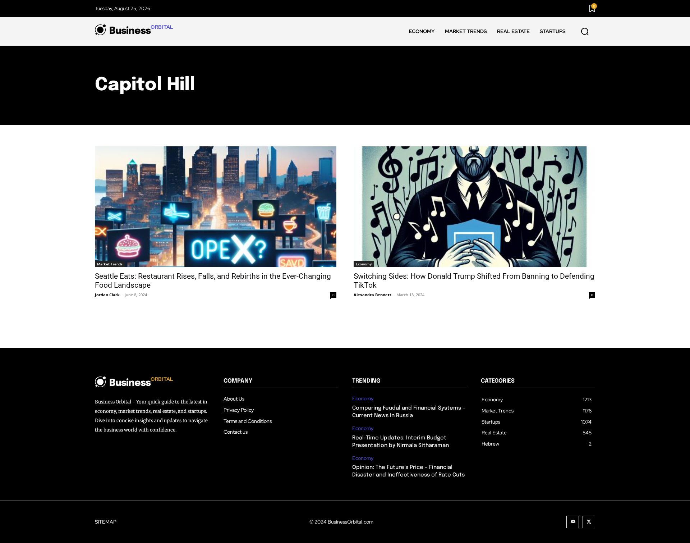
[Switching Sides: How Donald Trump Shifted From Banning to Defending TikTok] (474, 206)
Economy (364, 263)
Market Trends (110, 263)
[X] (589, 522)
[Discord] (572, 522)
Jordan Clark (107, 294)
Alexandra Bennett (372, 294)
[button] (584, 31)
